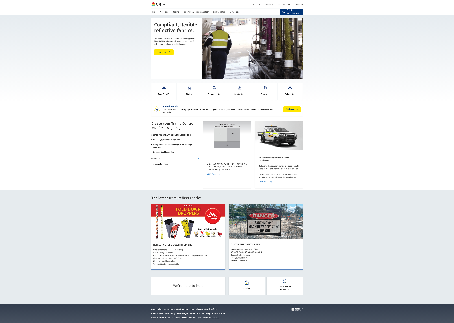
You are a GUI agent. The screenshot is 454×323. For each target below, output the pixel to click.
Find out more (292, 109)
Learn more (164, 52)
